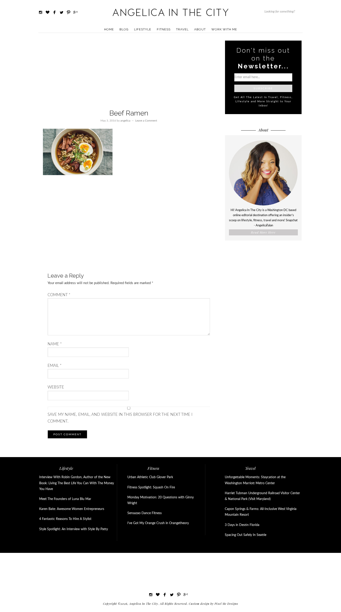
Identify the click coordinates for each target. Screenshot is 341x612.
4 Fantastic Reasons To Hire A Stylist (65, 519)
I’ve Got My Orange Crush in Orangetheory (158, 523)
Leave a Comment (146, 120)
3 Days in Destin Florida (242, 525)
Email (54, 366)
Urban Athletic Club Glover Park (150, 477)
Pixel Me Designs (226, 604)
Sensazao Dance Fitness (144, 513)
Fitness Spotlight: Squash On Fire (151, 487)
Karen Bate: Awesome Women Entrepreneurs (71, 509)
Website (56, 387)
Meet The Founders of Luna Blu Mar (65, 499)
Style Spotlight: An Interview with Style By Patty (73, 529)
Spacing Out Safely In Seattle (245, 535)
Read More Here (263, 232)
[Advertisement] (128, 71)
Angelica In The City (170, 12)
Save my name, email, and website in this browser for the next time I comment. (120, 418)
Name (55, 344)
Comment (59, 295)
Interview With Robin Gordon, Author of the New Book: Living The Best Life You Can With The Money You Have (76, 483)
